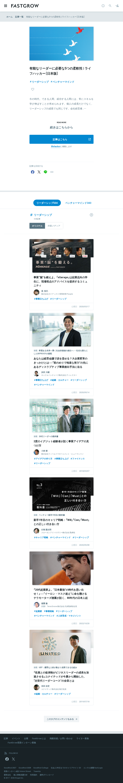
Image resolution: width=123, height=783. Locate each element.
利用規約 (33, 774)
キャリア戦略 (42, 537)
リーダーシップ (40, 81)
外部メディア (54, 225)
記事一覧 (19, 16)
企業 (26, 738)
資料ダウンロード (47, 774)
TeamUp (37, 771)
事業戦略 (50, 611)
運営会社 (7, 774)
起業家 (39, 611)
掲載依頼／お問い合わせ (61, 738)
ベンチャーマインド (63, 81)
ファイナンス (78, 458)
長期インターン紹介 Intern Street (17, 771)
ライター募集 (82, 738)
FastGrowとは (39, 738)
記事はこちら (60, 139)
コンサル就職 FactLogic (93, 767)
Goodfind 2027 (10, 767)
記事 (6, 738)
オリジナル (37, 225)
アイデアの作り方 (44, 458)
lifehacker (55, 146)
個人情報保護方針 (20, 774)
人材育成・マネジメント (69, 615)
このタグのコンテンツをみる (60, 718)
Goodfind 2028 (25, 767)
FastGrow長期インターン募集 (22, 742)
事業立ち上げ (42, 298)
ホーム (9, 16)
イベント (16, 738)
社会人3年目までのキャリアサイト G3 (66, 767)
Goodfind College (40, 767)
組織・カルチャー (60, 379)
